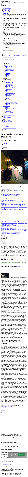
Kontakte (11, 472)
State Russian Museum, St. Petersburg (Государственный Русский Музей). (10, 195)
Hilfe (2, 472)
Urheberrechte (17, 474)
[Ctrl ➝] (10, 221)
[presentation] (15, 148)
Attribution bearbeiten (5, 189)
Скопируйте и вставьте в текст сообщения (11, 460)
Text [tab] (5, 145)
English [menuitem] (9, 55)
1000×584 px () (18, 190)
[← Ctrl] (14, 211)
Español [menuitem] (13, 55)
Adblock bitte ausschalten (6, 406)
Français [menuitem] (17, 55)
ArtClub (7, 79)
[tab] (5, 143)
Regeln (10, 473)
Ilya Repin (6, 191)
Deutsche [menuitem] (22, 55)
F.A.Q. (5, 472)
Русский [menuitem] (5, 55)
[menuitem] (25, 55)
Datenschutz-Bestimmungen (7, 474)
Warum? (18, 266)
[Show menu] (9, 1)
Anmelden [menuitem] (5, 57)
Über (8, 472)
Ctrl (11, 198)
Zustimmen (21, 454)
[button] (7, 8)
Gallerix (7, 464)
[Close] (1, 412)
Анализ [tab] (5, 147)
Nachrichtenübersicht (8, 50)
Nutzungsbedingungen (17, 473)
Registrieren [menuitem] (11, 57)
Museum (6, 62)
